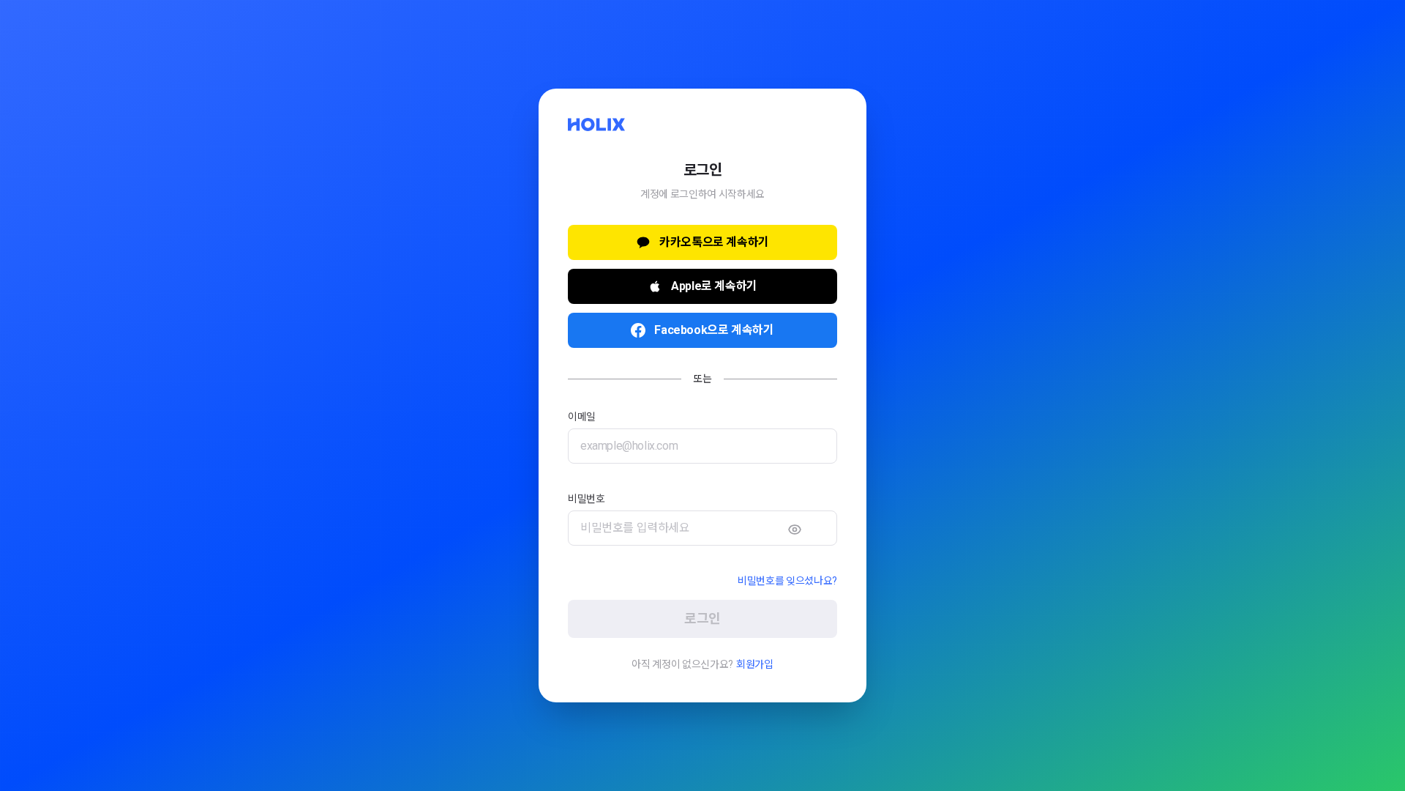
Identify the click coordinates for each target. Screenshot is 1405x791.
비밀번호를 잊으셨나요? (787, 581)
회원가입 (754, 664)
